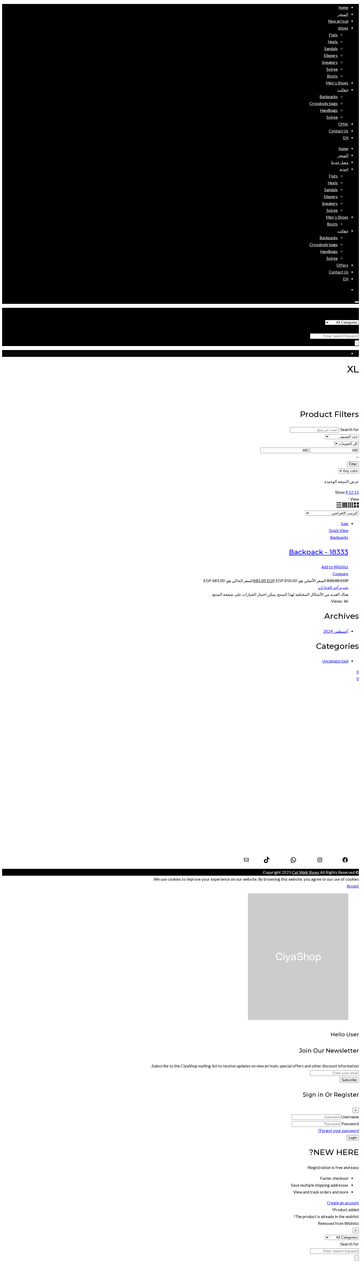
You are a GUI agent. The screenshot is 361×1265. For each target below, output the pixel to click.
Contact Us (338, 842)
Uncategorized (335, 661)
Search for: (349, 329)
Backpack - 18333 (318, 552)
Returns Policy (335, 849)
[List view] (338, 506)
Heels (343, 719)
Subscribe (349, 1080)
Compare (340, 573)
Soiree (342, 753)
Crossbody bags (334, 797)
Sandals (341, 733)
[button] (343, 28)
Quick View (338, 530)
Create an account (343, 1202)
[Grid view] (356, 506)
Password (350, 1123)
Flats (343, 726)
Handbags (339, 784)
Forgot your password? (338, 1130)
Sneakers (340, 747)
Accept (353, 886)
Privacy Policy (335, 835)
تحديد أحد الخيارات (333, 587)
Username (350, 1116)
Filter (353, 464)
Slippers (341, 740)
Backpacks (339, 537)
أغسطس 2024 (335, 631)
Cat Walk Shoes (305, 872)
